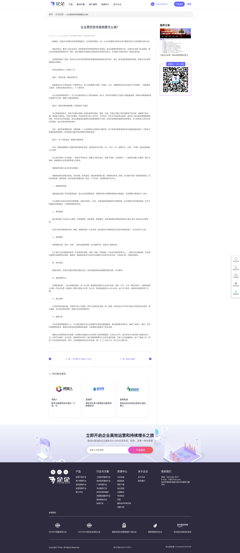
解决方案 (81, 4)
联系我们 (141, 481)
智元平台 (79, 492)
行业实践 (120, 477)
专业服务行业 (101, 488)
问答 (119, 499)
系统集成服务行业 (103, 496)
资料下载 (120, 484)
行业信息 (60, 14)
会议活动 (120, 488)
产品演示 (179, 4)
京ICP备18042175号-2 (122, 547)
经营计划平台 (81, 477)
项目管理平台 (81, 484)
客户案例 (93, 4)
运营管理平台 (81, 488)
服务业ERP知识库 (124, 503)
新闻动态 (120, 481)
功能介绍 (120, 507)
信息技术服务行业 (103, 481)
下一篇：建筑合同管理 (127, 359)
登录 (189, 4)
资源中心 (105, 4)
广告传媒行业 (101, 484)
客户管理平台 (81, 481)
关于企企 (117, 4)
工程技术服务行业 (103, 477)
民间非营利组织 (102, 492)
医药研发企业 (101, 499)
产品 (71, 4)
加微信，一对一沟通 (176, 64)
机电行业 (100, 503)
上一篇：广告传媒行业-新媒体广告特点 (78, 359)
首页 (51, 14)
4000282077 (162, 4)
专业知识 (120, 496)
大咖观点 (120, 492)
